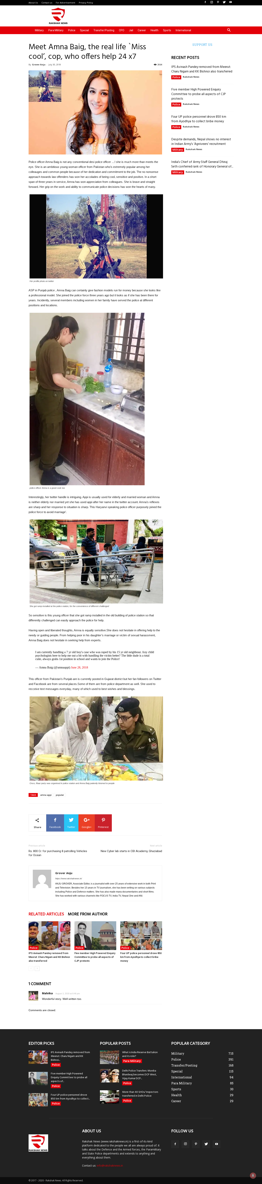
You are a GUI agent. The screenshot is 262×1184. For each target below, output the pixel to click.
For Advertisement (65, 2)
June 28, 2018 (79, 667)
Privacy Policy (86, 2)
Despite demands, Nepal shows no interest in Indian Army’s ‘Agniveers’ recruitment (201, 142)
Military (39, 30)
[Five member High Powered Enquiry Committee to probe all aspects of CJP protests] (95, 935)
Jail (131, 30)
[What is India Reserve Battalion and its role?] (109, 1057)
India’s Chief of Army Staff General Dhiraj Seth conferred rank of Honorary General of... (202, 164)
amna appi (46, 794)
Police (71, 30)
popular (60, 794)
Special (84, 30)
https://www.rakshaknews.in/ (68, 878)
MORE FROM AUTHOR (87, 914)
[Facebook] (205, 2)
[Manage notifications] (253, 1176)
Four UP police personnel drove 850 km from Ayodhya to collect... (70, 1097)
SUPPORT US (202, 45)
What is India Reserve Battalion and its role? (140, 1054)
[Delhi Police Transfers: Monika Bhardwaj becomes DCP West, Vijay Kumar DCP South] (109, 1075)
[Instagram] (211, 2)
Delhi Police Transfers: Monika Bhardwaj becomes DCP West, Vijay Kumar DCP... (139, 1075)
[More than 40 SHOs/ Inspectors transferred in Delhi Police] (109, 1097)
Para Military (55, 30)
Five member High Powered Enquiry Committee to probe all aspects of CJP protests (94, 957)
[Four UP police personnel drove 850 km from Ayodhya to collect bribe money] (141, 935)
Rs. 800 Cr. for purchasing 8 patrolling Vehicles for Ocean (58, 853)
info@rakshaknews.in (110, 1165)
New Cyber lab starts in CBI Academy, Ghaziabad (131, 851)
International (183, 30)
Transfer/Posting (103, 30)
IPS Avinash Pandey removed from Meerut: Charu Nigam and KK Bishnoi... (70, 1056)
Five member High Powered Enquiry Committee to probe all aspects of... (69, 1078)
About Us (33, 2)
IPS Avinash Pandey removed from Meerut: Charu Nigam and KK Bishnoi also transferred (49, 957)
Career (142, 30)
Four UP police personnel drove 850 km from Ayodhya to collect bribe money (140, 957)
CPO (121, 30)
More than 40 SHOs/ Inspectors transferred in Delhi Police (140, 1094)
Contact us (46, 2)
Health (154, 30)
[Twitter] (224, 2)
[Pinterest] (218, 2)
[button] (228, 30)
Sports (167, 30)
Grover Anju (38, 64)
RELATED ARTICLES (46, 914)
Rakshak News (191, 76)
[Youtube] (230, 2)
